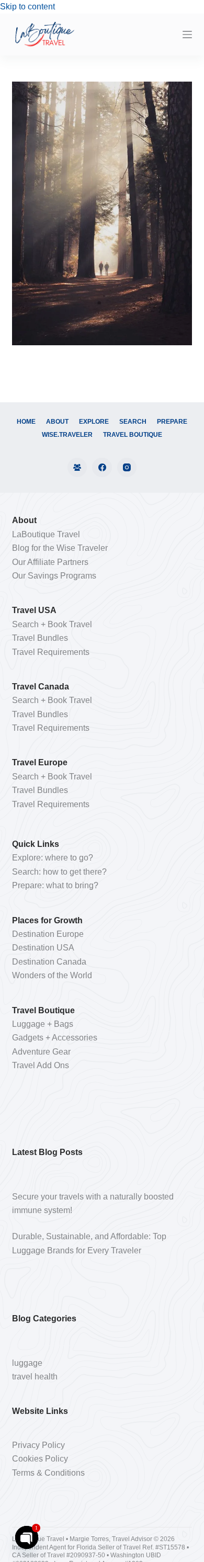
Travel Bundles (40, 637)
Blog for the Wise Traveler (60, 548)
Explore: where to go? (52, 857)
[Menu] (187, 34)
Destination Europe (48, 934)
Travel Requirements (50, 652)
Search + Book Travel (52, 624)
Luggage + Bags (42, 1024)
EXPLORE (94, 421)
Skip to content (27, 6)
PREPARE (172, 421)
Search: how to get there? (59, 871)
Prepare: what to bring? (55, 885)
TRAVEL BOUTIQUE (132, 434)
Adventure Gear (41, 1051)
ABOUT (57, 421)
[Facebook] (102, 468)
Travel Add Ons (40, 1065)
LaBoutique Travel (46, 534)
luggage (27, 1363)
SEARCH (132, 421)
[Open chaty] (26, 1537)
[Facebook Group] (77, 468)
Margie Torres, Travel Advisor (112, 1539)
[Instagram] (127, 468)
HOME (26, 421)
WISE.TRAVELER (67, 434)
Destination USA (43, 947)
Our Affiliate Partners (50, 562)
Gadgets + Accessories (54, 1037)
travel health (35, 1376)
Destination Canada (49, 961)
